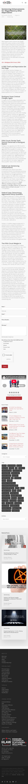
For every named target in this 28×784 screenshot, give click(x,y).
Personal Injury (5, 493)
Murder (19, 490)
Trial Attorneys (18, 503)
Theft (3, 503)
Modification (5, 692)
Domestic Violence (6, 475)
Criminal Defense (6, 473)
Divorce (4, 688)
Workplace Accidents (7, 681)
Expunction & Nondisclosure (9, 717)
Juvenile (22, 488)
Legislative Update (6, 490)
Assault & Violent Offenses (8, 710)
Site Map (18, 774)
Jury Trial (17, 488)
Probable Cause (6, 495)
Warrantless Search (6, 508)
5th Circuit (19, 465)
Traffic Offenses (9, 503)
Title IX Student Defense (8, 721)
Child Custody (5, 689)
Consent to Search (17, 470)
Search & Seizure (6, 498)
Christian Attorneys (6, 662)
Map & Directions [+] (7, 753)
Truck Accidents (6, 672)
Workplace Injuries (6, 510)
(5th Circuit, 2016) (11, 62)
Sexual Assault (13, 500)
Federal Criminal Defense (8, 719)
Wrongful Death (15, 510)
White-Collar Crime (6, 711)
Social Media (6, 343)
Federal (4, 480)
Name (3, 306)
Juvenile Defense (6, 716)
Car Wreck (11, 468)
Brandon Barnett (7, 15)
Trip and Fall (5, 677)
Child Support (5, 691)
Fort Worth (9, 480)
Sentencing (10, 17)
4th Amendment (11, 465)
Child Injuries (21, 468)
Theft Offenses (5, 708)
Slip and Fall (20, 500)
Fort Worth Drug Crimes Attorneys (10, 485)
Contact (4, 661)
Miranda (14, 490)
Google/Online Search (7, 341)
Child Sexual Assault (6, 470)
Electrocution (5, 675)
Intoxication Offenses (7, 705)
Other (4, 349)
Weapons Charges (17, 508)
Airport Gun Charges (7, 724)
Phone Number (5, 319)
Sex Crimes (20, 498)
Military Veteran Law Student (9, 730)
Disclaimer (14, 774)
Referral (5, 345)
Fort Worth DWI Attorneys (8, 488)
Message (4, 325)
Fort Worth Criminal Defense (8, 483)
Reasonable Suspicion (16, 495)
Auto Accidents (5, 670)
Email (3, 314)
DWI (12, 478)
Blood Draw (5, 468)
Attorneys (4, 656)
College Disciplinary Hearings (9, 722)
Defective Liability (15, 473)
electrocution (18, 478)
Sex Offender (5, 500)
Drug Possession (6, 478)
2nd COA (4, 465)
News (3, 659)
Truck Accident (5, 505)
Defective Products (6, 678)
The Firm (4, 658)
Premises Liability (14, 493)
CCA (16, 468)
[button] (25, 2)
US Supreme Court (14, 505)
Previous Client (6, 347)
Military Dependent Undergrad (9, 732)
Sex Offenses (5, 713)
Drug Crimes (15, 475)
